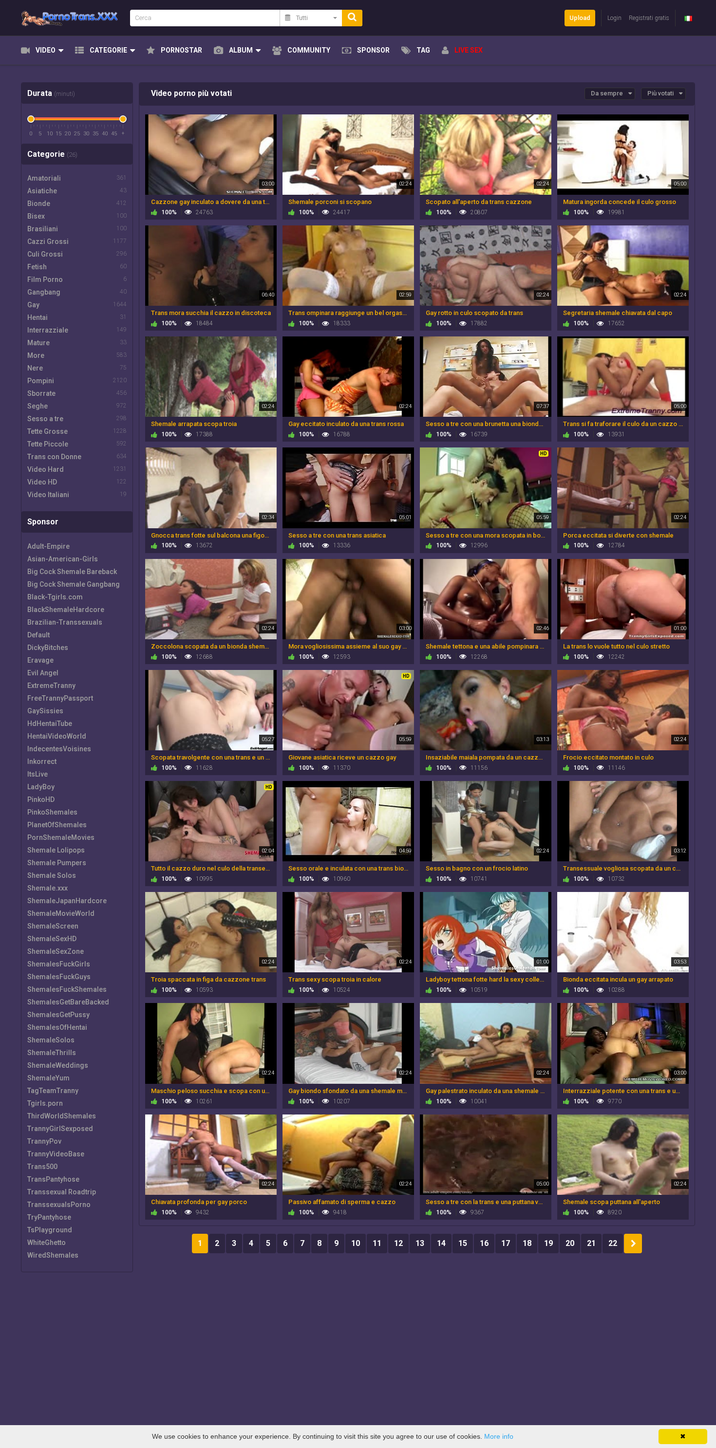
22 (612, 1243)
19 (548, 1243)
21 (591, 1243)
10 (355, 1243)
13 (419, 1243)
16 (484, 1243)
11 (377, 1243)
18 (527, 1243)
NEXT (633, 1243)
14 (441, 1243)
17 (505, 1243)
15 (462, 1243)
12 (398, 1243)
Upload (579, 17)
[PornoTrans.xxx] (72, 18)
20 (569, 1243)
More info (498, 1436)
